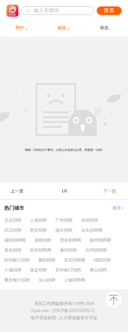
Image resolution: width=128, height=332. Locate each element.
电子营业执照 (43, 317)
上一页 (17, 191)
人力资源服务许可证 (78, 317)
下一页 (109, 191)
